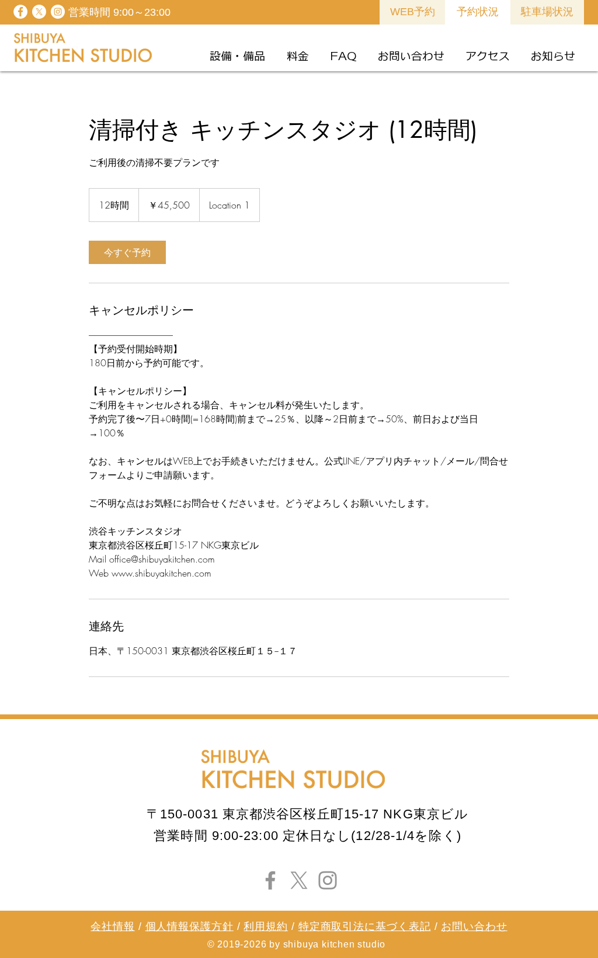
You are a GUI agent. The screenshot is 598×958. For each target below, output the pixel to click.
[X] (39, 12)
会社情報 (113, 926)
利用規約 (266, 926)
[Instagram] (327, 880)
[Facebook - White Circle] (20, 12)
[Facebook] (270, 880)
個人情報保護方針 (189, 926)
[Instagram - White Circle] (58, 12)
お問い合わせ (474, 926)
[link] (127, 252)
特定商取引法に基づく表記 (364, 926)
